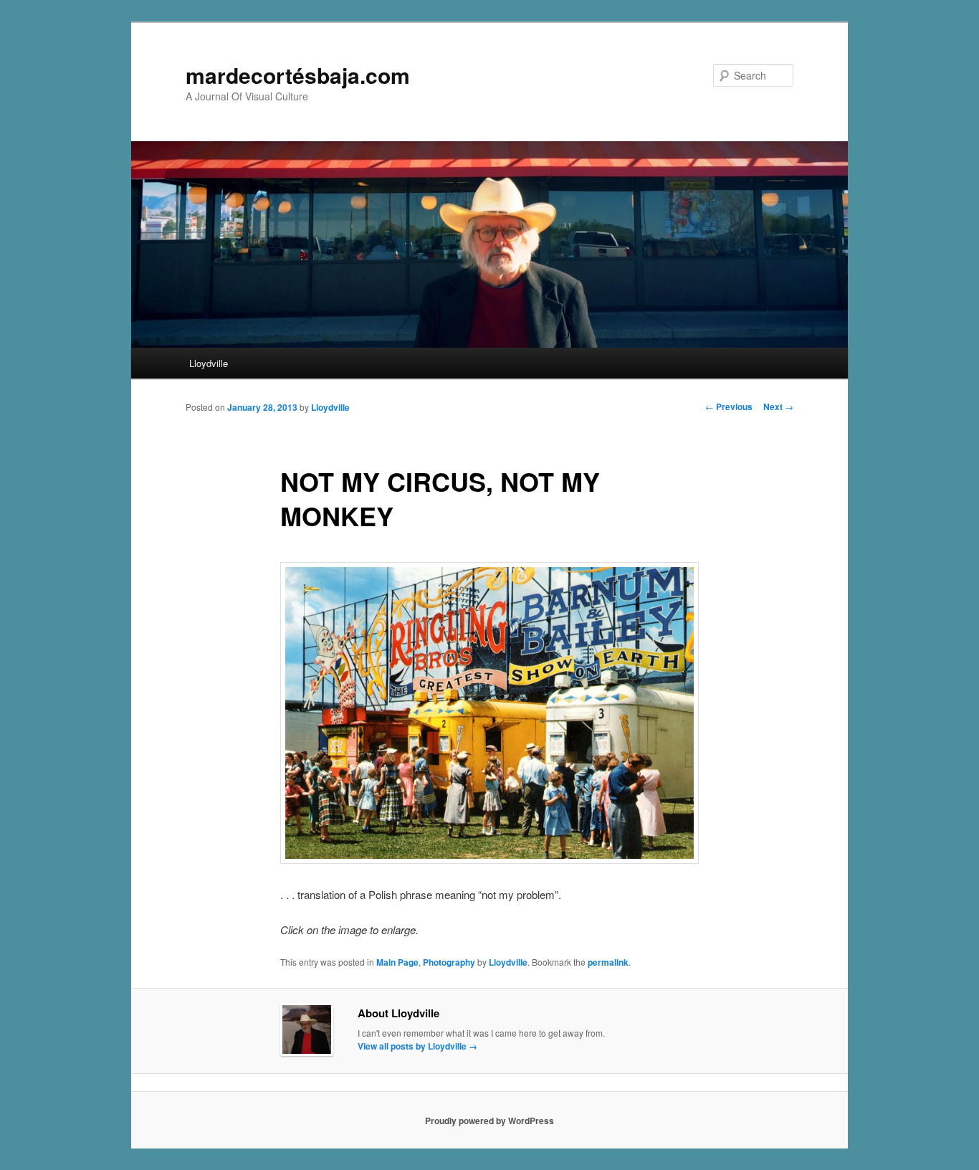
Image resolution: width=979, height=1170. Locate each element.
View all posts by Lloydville (417, 1046)
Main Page (397, 962)
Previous (729, 406)
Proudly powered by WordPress (489, 1120)
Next (778, 406)
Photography (449, 962)
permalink (608, 962)
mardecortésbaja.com (298, 75)
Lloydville (208, 363)
